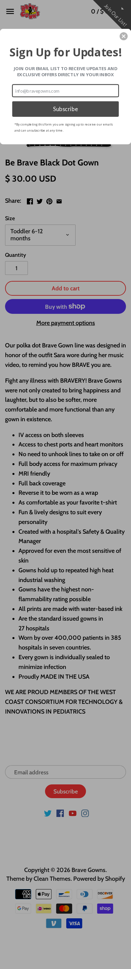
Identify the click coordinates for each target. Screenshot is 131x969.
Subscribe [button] (65, 108)
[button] (124, 36)
